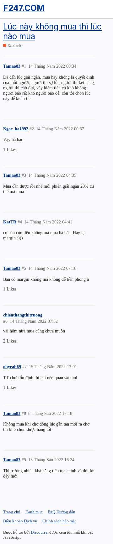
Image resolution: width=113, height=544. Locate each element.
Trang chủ (11, 512)
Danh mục (34, 512)
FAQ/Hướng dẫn (61, 512)
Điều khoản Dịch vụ (20, 521)
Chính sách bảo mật (59, 521)
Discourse (39, 532)
